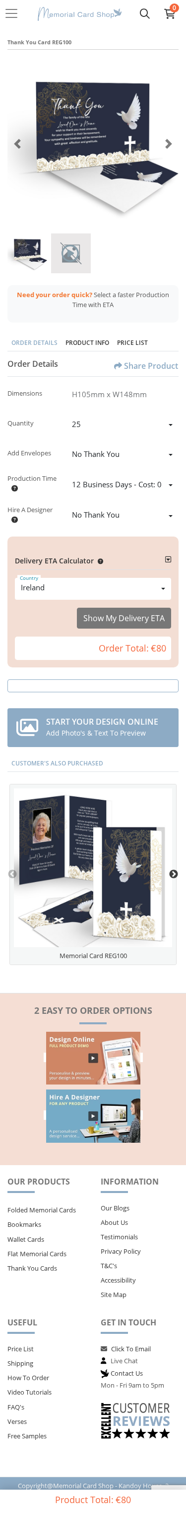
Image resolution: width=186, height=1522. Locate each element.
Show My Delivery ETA (124, 618)
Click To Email (131, 1348)
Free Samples (27, 1435)
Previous (12, 874)
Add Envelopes (29, 452)
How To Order (28, 1377)
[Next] (169, 144)
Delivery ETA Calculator (54, 560)
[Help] (12, 488)
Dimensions (24, 393)
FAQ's (15, 1407)
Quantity (20, 423)
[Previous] (17, 144)
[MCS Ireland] (80, 13)
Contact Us (127, 1373)
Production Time (32, 478)
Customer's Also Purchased (57, 763)
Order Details (34, 342)
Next (174, 874)
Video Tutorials (29, 1392)
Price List (132, 342)
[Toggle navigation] (14, 13)
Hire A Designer (30, 509)
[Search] (144, 13)
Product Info (87, 342)
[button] (98, 560)
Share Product (151, 365)
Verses (17, 1421)
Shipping (20, 1363)
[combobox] (122, 425)
